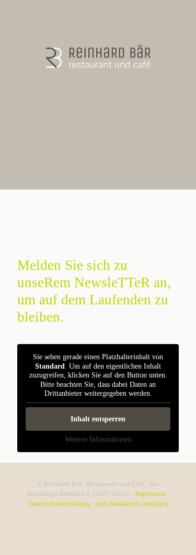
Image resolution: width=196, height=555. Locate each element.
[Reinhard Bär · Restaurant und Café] (98, 56)
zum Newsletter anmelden (132, 503)
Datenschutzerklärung (60, 503)
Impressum (151, 494)
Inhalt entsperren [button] (98, 419)
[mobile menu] (182, 21)
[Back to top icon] (175, 534)
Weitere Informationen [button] (98, 439)
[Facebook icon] (98, 518)
